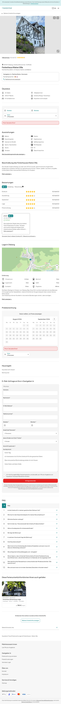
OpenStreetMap (50, 270)
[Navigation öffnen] (58, 8)
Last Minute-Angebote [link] (8, 647)
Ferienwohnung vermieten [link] (9, 656)
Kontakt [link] (4, 671)
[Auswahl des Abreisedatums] (44, 425)
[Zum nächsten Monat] (54, 319)
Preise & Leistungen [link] (7, 659)
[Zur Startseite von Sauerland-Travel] (7, 8)
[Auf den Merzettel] (57, 17)
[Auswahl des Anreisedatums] (16, 425)
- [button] (57, 268)
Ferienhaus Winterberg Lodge (12, 599)
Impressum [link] (5, 674)
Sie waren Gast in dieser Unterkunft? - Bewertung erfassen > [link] (19, 236)
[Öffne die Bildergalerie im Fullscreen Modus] (58, 51)
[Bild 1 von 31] (30, 35)
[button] (54, 17)
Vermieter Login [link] (6, 662)
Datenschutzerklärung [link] (37, 484)
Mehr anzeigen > (7, 299)
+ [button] (57, 265)
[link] (44, 700)
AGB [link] (49, 484)
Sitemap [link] (4, 683)
